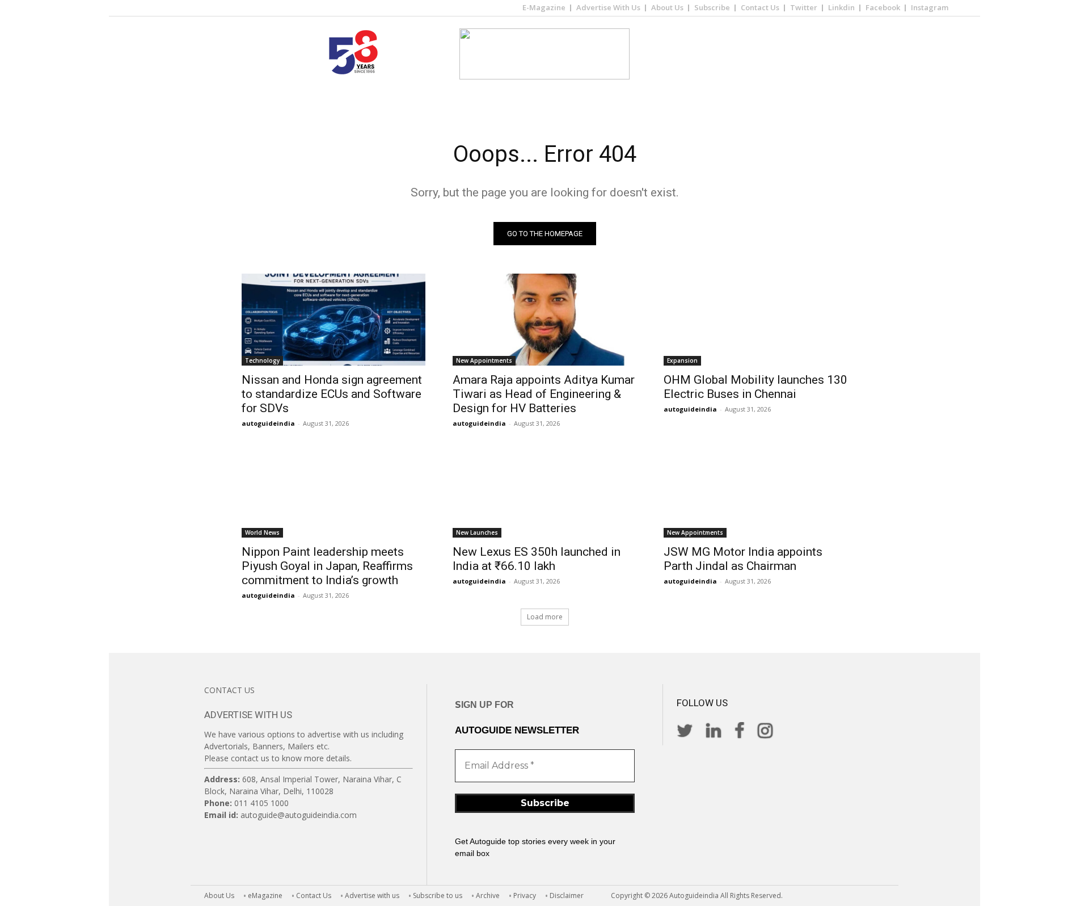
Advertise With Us (608, 7)
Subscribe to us (437, 895)
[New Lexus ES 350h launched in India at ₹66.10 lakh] (544, 492)
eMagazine (265, 895)
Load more (545, 617)
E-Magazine (543, 7)
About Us (667, 7)
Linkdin (841, 7)
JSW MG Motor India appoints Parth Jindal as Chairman (743, 559)
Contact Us (760, 7)
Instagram (929, 7)
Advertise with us (372, 895)
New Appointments (484, 360)
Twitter (803, 7)
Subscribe (712, 7)
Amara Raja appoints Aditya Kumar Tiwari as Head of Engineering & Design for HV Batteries (544, 394)
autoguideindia (268, 423)
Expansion (682, 360)
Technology (262, 360)
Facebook (883, 7)
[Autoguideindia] (544, 53)
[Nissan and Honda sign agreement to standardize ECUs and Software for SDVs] (333, 320)
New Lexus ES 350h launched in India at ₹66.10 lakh (537, 559)
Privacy (524, 895)
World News (262, 532)
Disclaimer (567, 895)
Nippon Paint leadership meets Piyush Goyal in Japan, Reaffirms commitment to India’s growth (327, 566)
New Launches (477, 532)
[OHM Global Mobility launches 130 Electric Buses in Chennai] (755, 320)
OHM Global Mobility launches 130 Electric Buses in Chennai (755, 387)
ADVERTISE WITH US (248, 714)
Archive (488, 895)
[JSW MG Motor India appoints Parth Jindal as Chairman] (755, 492)
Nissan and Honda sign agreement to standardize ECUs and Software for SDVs (332, 394)
